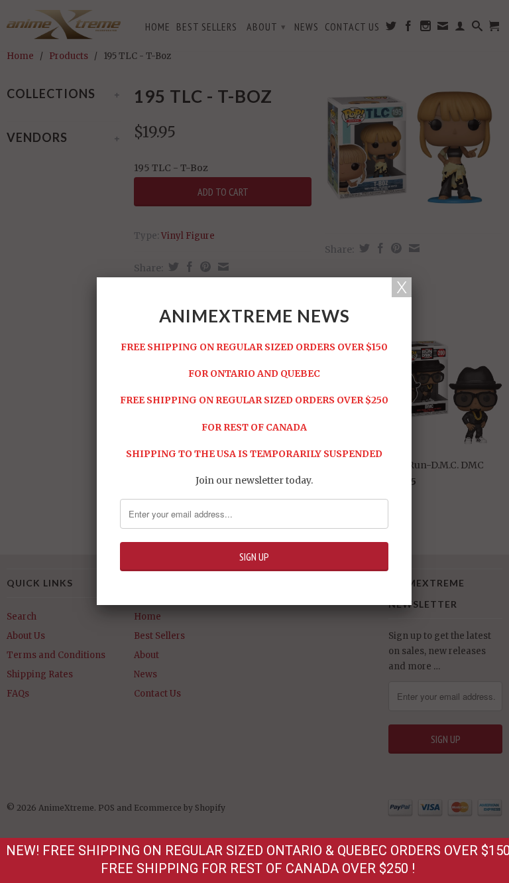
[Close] (402, 287)
